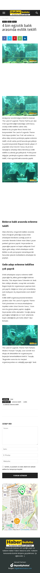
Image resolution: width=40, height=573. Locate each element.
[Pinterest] (14, 38)
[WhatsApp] (20, 38)
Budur (12, 18)
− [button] (5, 489)
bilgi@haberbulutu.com (23, 568)
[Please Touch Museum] (22, 492)
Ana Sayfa (5, 18)
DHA (11, 399)
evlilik (25, 402)
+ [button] (5, 486)
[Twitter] (9, 38)
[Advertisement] (20, 80)
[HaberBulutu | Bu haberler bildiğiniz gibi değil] (20, 543)
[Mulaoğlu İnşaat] (17, 521)
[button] (3, 13)
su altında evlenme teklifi (11, 404)
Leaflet (10, 529)
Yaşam (14, 21)
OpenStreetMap (25, 529)
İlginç (9, 21)
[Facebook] (4, 38)
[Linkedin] (25, 38)
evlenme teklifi (16, 402)
